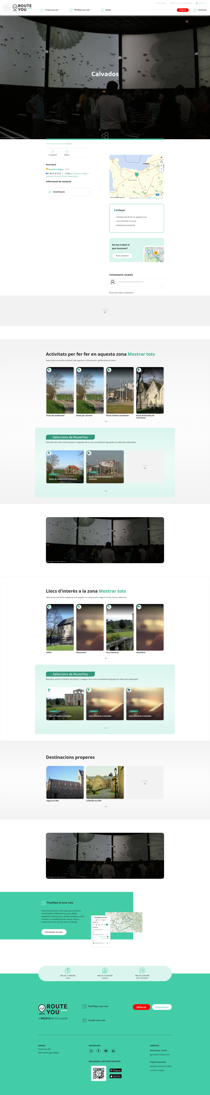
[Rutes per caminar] (90, 390)
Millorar (182, 10)
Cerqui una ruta (96, 1020)
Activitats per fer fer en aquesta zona (131, 217)
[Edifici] (60, 627)
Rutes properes (122, 255)
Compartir (53, 155)
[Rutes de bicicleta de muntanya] (150, 390)
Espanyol (49, 176)
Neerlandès (73, 176)
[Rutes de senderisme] (60, 390)
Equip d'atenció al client (162, 1066)
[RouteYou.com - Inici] (22, 7)
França (57, 143)
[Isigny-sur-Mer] (65, 782)
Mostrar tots (141, 354)
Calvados (62, 143)
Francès (58, 176)
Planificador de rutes (54, 932)
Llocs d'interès (50, 143)
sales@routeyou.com (161, 1054)
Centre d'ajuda (158, 1070)
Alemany (76, 173)
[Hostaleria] (150, 627)
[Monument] (90, 627)
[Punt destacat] (120, 627)
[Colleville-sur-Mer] (105, 782)
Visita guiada (161, 3)
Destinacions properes (125, 225)
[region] (136, 177)
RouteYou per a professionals (181, 3)
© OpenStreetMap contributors (155, 198)
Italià (65, 176)
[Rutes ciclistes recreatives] (120, 390)
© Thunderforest (142, 198)
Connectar (161, 1007)
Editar (66, 155)
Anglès (85, 173)
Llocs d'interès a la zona (126, 221)
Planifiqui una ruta (98, 1006)
